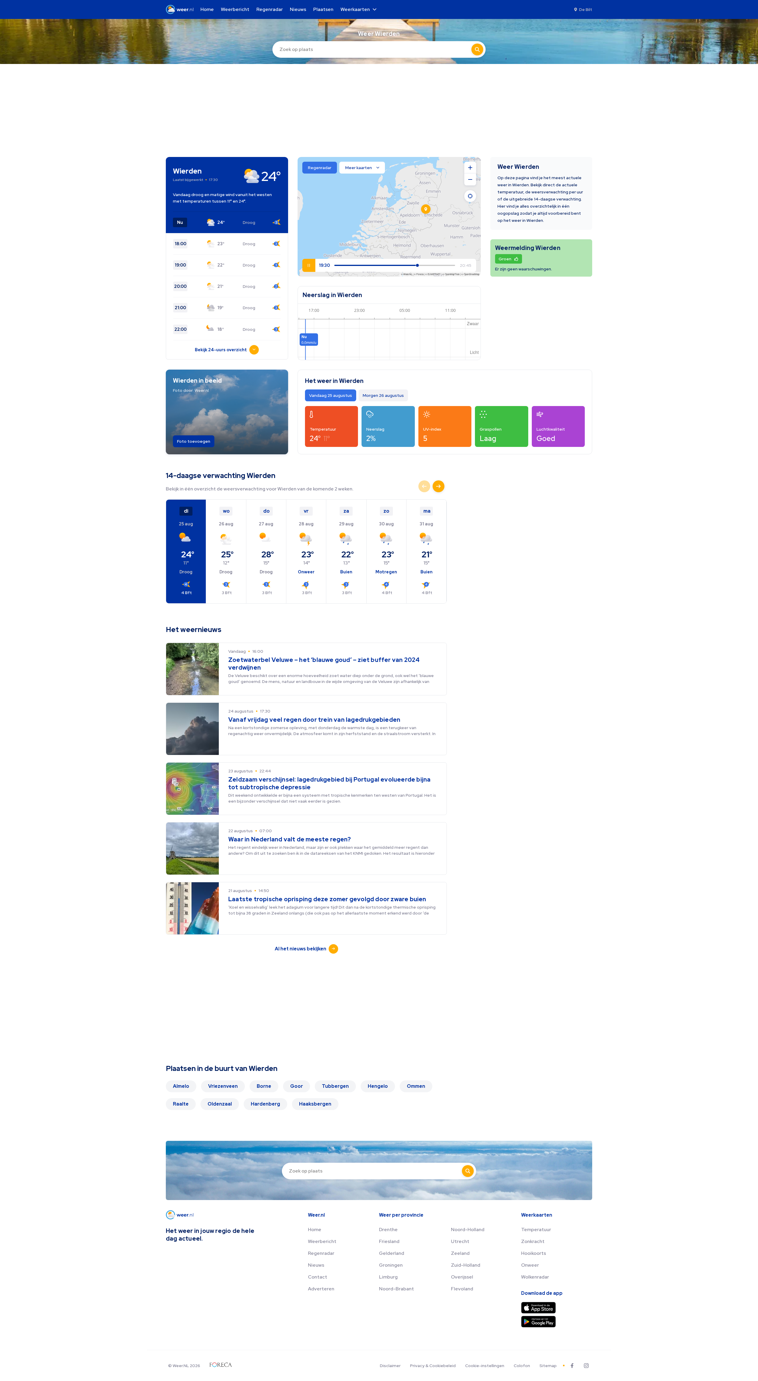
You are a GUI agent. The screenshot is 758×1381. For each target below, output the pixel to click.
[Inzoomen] (470, 168)
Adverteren (321, 1289)
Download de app (542, 1293)
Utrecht (460, 1241)
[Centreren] (470, 196)
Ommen (416, 1086)
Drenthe (388, 1229)
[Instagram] (586, 1366)
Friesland (389, 1241)
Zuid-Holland (465, 1265)
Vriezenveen (223, 1086)
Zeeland (460, 1253)
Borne (264, 1086)
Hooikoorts (533, 1253)
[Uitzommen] (470, 179)
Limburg (388, 1277)
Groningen (391, 1265)
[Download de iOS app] (538, 1307)
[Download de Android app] (538, 1321)
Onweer (530, 1265)
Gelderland (391, 1253)
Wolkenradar (535, 1277)
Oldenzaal (220, 1104)
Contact (317, 1277)
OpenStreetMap (471, 274)
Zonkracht (533, 1241)
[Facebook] (572, 1366)
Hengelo (378, 1086)
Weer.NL (407, 274)
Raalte (181, 1104)
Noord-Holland (467, 1229)
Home (314, 1229)
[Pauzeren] (308, 265)
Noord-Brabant (396, 1289)
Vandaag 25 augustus (330, 395)
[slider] (447, 265)
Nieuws (316, 1265)
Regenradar (321, 1253)
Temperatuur (536, 1229)
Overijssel (462, 1277)
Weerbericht (322, 1241)
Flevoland (462, 1289)
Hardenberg (265, 1104)
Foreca (419, 274)
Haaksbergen (315, 1104)
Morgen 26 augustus (383, 395)
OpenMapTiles (452, 274)
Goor (296, 1086)
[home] (181, 9)
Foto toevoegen (193, 441)
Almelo (181, 1086)
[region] (389, 217)
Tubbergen (335, 1086)
